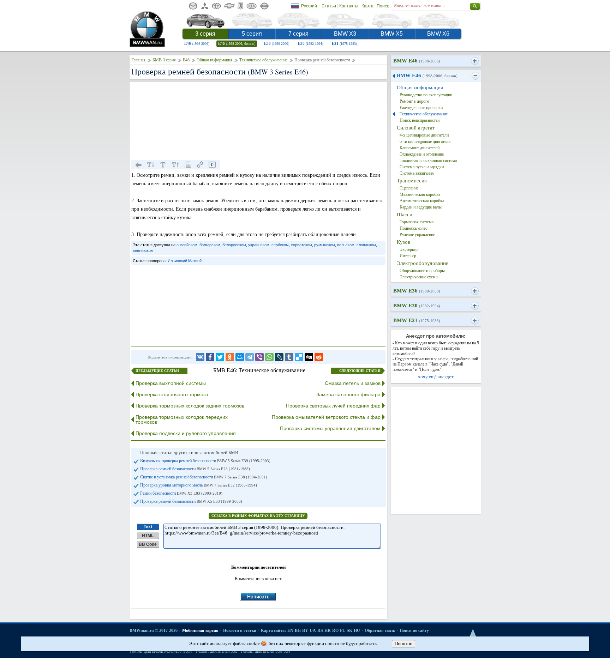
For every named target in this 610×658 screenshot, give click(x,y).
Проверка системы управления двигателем (330, 428)
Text (148, 526)
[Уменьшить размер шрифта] (150, 165)
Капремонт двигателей (419, 147)
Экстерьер (409, 249)
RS (320, 630)
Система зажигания (417, 173)
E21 (344, 43)
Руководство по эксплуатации (426, 94)
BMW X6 (438, 34)
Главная (138, 60)
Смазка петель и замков (353, 383)
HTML (148, 535)
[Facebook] (210, 357)
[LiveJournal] (279, 357)
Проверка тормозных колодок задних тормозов (190, 405)
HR (327, 630)
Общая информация (214, 60)
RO (335, 630)
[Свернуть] (475, 76)
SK (349, 630)
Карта (367, 6)
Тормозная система (416, 221)
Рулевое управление (417, 234)
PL (342, 630)
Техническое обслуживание (263, 60)
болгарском (209, 245)
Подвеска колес (413, 228)
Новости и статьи (239, 630)
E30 (310, 43)
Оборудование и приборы (422, 270)
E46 (196, 43)
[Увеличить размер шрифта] (175, 165)
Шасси (404, 214)
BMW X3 (345, 34)
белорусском (234, 245)
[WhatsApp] (269, 357)
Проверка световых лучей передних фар (333, 405)
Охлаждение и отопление (422, 154)
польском (345, 245)
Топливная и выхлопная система (428, 160)
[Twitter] (220, 357)
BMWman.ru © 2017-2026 (154, 630)
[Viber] (259, 357)
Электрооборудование (422, 263)
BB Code (148, 544)
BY (305, 630)
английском (187, 245)
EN (290, 630)
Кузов (403, 242)
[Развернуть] (474, 61)
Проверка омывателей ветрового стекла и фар (326, 417)
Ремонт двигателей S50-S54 (265, 651)
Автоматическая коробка (422, 200)
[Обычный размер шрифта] (163, 165)
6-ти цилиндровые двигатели (425, 141)
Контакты (348, 6)
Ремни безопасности (181, 493)
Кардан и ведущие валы (421, 207)
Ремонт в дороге (414, 101)
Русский (309, 6)
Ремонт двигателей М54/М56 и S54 (161, 651)
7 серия (298, 34)
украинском (258, 245)
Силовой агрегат (416, 128)
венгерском (143, 250)
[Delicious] (299, 357)
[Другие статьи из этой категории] (188, 165)
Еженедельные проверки (421, 107)
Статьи (329, 6)
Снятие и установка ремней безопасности (203, 477)
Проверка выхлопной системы (171, 383)
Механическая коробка (420, 194)
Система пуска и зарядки (422, 166)
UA (313, 630)
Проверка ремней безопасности (195, 468)
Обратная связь (380, 630)
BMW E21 (416, 320)
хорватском (301, 245)
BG (298, 630)
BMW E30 (416, 305)
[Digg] (309, 357)
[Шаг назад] (138, 165)
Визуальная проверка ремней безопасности (205, 460)
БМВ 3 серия (164, 60)
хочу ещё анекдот (436, 376)
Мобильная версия (200, 630)
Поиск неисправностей (419, 120)
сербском (280, 245)
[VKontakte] (200, 357)
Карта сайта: (273, 630)
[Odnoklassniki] (230, 357)
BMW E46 (416, 61)
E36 (276, 43)
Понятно (403, 643)
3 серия (205, 34)
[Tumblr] (289, 357)
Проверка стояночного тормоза (172, 394)
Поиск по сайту (414, 630)
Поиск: (383, 6)
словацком (366, 245)
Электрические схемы (419, 276)
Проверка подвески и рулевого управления (186, 433)
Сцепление (409, 188)
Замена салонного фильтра (348, 394)
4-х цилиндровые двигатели (424, 135)
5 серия (252, 34)
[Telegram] (249, 357)
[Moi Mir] (239, 357)
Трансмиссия (412, 180)
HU (357, 630)
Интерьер (408, 255)
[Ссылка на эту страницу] (200, 165)
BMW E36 (416, 291)
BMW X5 (392, 34)
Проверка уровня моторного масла (198, 485)
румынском (324, 245)
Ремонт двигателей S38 (216, 651)
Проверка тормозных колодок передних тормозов (182, 419)
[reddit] (319, 357)
